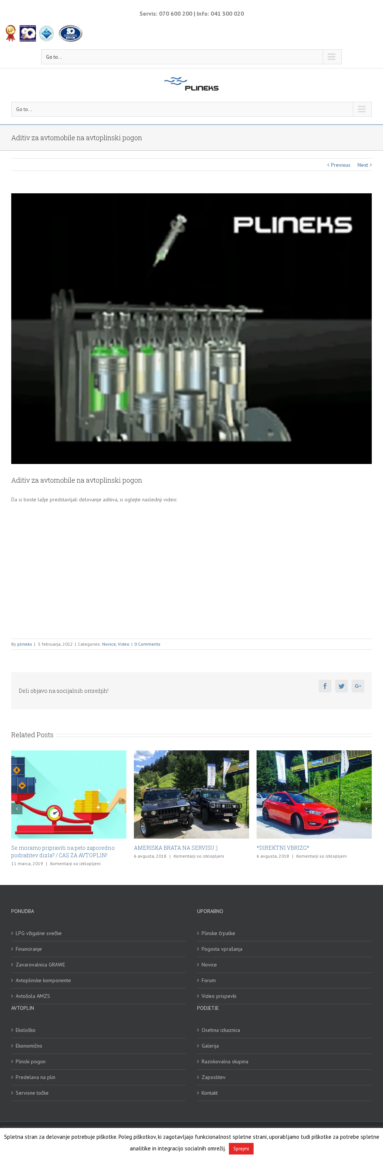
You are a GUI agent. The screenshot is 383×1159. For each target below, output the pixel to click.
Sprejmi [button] (241, 1149)
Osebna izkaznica (221, 1022)
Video (123, 644)
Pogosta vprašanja (222, 941)
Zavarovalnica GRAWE (40, 957)
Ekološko (26, 1022)
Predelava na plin (35, 1069)
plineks (24, 644)
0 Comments (147, 644)
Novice (109, 644)
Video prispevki (219, 988)
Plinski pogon (31, 1054)
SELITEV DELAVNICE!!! (286, 847)
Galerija (210, 1038)
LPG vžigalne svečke (39, 925)
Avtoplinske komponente (43, 972)
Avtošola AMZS (33, 988)
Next (363, 165)
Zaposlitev (214, 1069)
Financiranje (29, 941)
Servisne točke (32, 1085)
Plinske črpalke (218, 925)
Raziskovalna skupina (225, 1054)
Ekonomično (29, 1038)
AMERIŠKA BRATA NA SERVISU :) (53, 847)
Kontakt (210, 1085)
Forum (209, 972)
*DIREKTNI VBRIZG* (160, 847)
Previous (340, 165)
